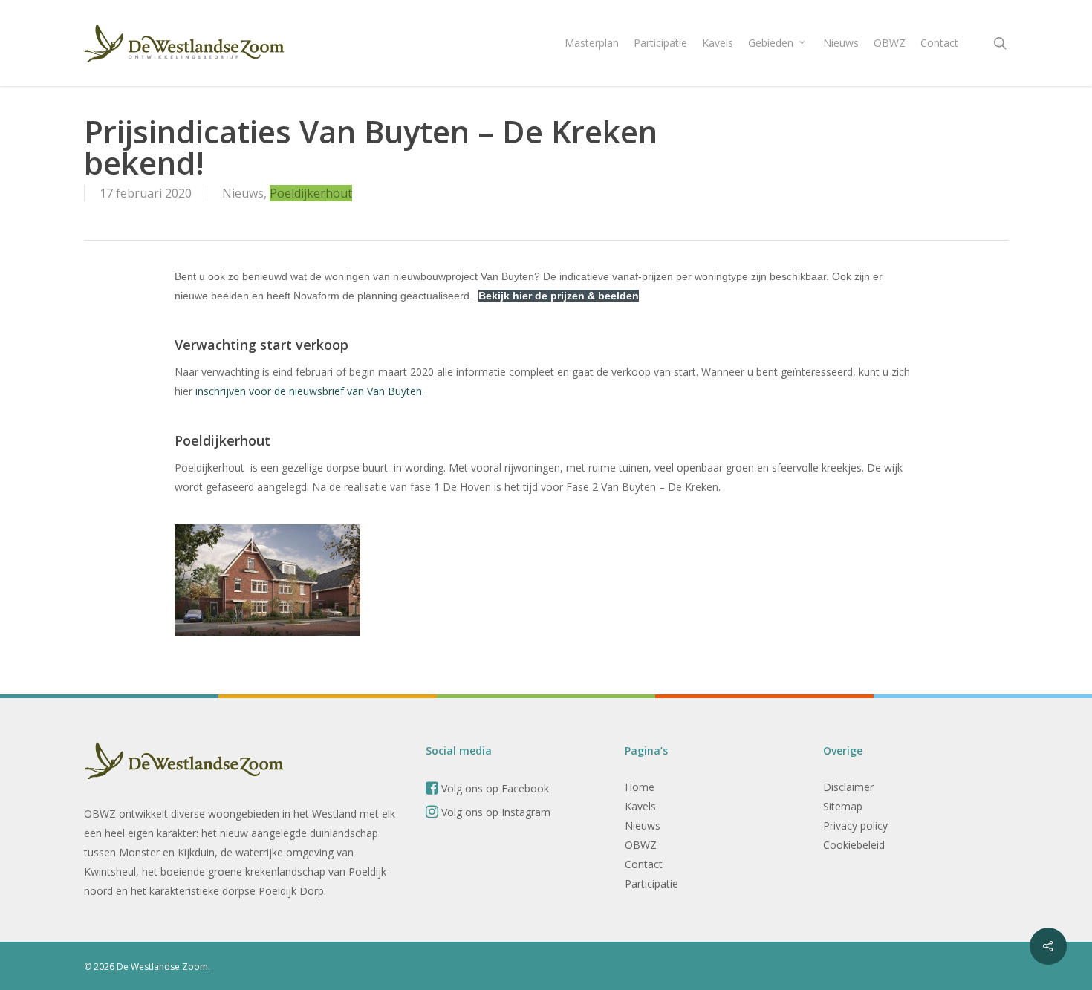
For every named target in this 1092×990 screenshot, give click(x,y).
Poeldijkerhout (311, 193)
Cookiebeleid (854, 845)
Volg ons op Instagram (494, 812)
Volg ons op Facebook (493, 788)
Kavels (640, 806)
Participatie (651, 883)
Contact (644, 864)
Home (639, 787)
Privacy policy (855, 825)
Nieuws (243, 193)
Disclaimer (848, 787)
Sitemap (842, 806)
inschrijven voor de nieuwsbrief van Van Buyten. (309, 391)
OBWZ (641, 845)
